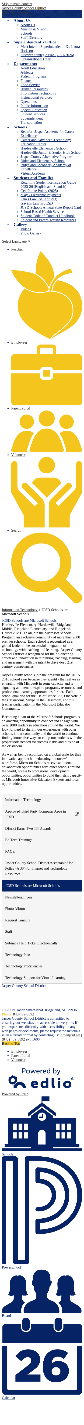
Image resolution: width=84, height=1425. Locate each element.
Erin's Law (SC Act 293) (39, 199)
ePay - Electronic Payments (41, 195)
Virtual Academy (33, 173)
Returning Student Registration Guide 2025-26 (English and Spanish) (48, 184)
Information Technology (38, 93)
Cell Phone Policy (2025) (39, 191)
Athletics (27, 72)
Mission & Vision (33, 29)
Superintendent (32, 118)
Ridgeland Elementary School (43, 161)
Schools (26, 33)
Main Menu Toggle (16, 12)
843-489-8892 (23, 1014)
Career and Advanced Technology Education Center (46, 142)
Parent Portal (20, 1055)
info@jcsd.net (70, 1035)
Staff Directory (31, 37)
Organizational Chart (36, 59)
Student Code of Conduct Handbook (48, 216)
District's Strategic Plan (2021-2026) (47, 55)
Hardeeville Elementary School (43, 148)
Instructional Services (36, 97)
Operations (29, 102)
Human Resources (34, 89)
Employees (19, 1051)
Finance (26, 81)
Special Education (34, 110)
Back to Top (11, 1043)
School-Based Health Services (43, 212)
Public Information (34, 106)
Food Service (30, 85)
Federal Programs (33, 76)
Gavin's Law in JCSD (37, 203)
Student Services (33, 114)
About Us (28, 25)
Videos (26, 229)
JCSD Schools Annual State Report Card (51, 207)
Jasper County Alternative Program (46, 157)
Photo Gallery (31, 233)
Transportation (31, 122)
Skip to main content (17, 4)
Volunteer (18, 1060)
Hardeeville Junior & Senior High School (51, 152)
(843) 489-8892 (13, 1039)
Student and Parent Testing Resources (48, 220)
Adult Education (33, 68)
